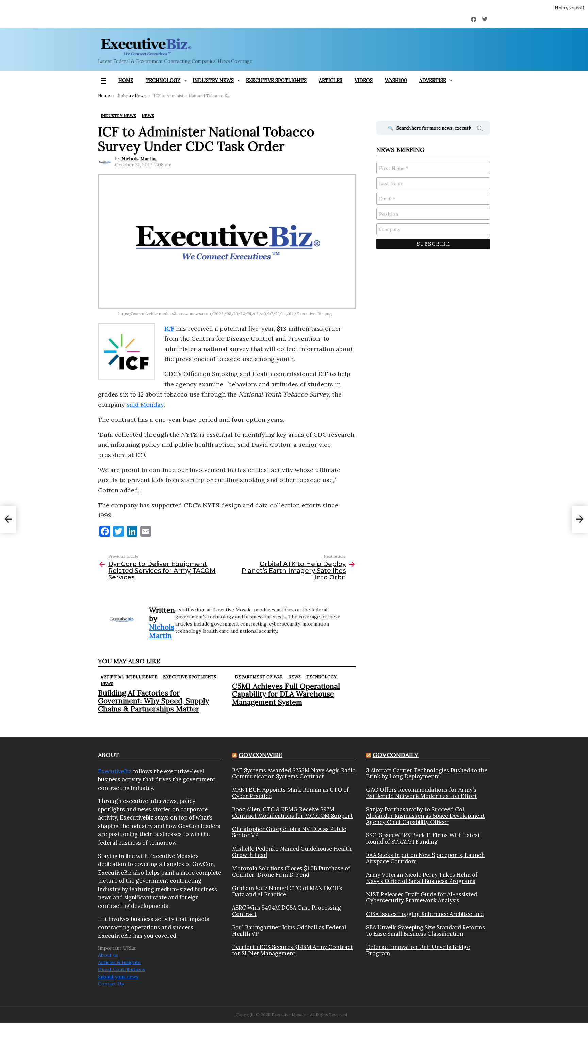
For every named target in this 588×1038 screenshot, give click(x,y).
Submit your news (118, 976)
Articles (330, 80)
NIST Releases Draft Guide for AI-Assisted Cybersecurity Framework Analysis (421, 897)
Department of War (259, 676)
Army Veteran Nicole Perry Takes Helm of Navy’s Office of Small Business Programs (421, 878)
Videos (364, 80)
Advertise (432, 80)
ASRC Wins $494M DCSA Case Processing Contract (286, 910)
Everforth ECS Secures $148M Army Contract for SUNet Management (292, 950)
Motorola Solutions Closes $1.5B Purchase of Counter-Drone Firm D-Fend (291, 871)
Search (480, 129)
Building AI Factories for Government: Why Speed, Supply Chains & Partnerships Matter (153, 700)
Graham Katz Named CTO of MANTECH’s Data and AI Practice (287, 891)
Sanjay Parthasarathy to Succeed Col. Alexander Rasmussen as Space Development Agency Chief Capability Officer (425, 815)
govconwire (260, 755)
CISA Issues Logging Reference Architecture (425, 914)
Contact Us (111, 984)
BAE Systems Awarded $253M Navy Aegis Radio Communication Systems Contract (294, 773)
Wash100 (396, 80)
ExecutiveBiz (115, 771)
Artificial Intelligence (129, 676)
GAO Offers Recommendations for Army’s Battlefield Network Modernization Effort (421, 793)
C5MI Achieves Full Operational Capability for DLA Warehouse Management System (286, 694)
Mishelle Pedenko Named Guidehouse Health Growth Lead (292, 852)
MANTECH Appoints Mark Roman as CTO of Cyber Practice (290, 793)
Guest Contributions (121, 969)
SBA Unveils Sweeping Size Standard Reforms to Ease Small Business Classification (425, 930)
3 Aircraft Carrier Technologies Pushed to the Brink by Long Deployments (426, 773)
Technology (163, 80)
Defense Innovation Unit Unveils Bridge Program (418, 950)
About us (108, 955)
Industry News (213, 80)
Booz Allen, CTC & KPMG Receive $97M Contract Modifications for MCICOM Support (292, 812)
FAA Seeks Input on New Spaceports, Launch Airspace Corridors (425, 858)
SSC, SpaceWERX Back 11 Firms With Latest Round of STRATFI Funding (423, 838)
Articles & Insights (119, 962)
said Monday (145, 404)
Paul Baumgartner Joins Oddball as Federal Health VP (289, 930)
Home (125, 80)
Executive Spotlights (276, 80)
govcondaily (396, 755)
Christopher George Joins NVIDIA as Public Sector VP (289, 832)
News (107, 683)
